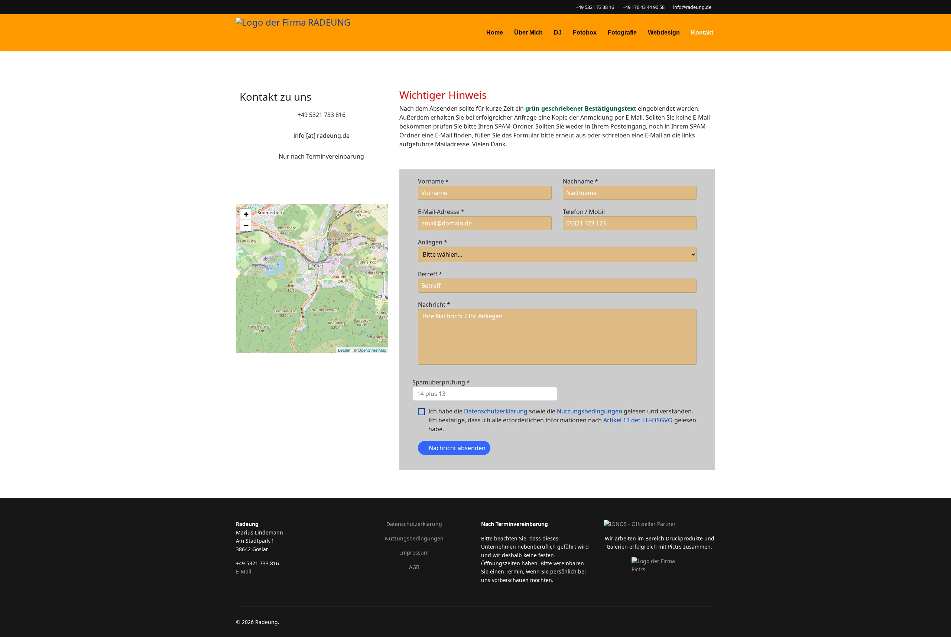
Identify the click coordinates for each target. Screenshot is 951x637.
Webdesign (664, 32)
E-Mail (243, 571)
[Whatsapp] (261, 6)
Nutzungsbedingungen (589, 411)
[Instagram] (249, 6)
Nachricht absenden (456, 448)
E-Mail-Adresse (441, 212)
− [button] (246, 225)
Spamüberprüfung (441, 382)
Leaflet (344, 350)
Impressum (414, 552)
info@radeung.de (692, 7)
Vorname (433, 181)
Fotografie (622, 32)
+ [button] (246, 214)
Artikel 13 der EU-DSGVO (638, 420)
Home (494, 32)
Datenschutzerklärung (496, 411)
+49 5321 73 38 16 (595, 7)
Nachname (580, 181)
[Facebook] (238, 6)
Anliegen (432, 242)
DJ (558, 32)
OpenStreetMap (372, 350)
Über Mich (528, 32)
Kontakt (702, 32)
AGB (414, 567)
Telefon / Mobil (584, 212)
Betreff (430, 274)
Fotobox (585, 32)
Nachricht (434, 304)
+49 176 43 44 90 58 (644, 7)
